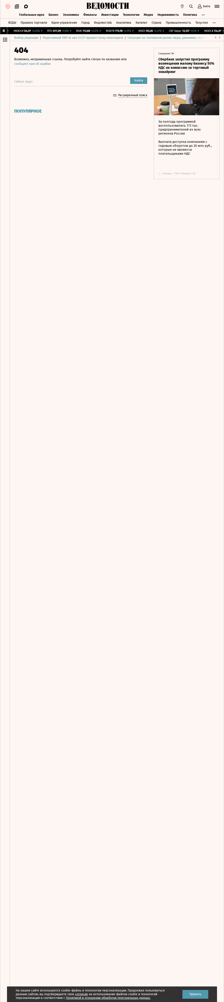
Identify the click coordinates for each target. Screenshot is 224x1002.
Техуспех (201, 23)
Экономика (71, 15)
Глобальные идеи (31, 15)
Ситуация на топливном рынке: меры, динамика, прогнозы (170, 38)
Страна (156, 23)
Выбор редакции (26, 38)
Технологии (131, 15)
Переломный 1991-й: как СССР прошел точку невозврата (83, 38)
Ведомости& (103, 23)
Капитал (141, 23)
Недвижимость (168, 15)
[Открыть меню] (217, 6)
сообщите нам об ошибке (32, 64)
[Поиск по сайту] (191, 6)
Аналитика (123, 23)
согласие (81, 994)
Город (85, 23)
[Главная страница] (107, 6)
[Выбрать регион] (182, 6)
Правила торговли (34, 23)
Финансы (90, 15)
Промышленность (178, 23)
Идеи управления (64, 23)
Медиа (148, 15)
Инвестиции (110, 15)
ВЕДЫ (12, 23)
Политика (190, 15)
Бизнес (54, 15)
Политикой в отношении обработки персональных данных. (108, 998)
